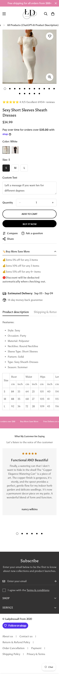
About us (7, 636)
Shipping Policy (11, 654)
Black (15, 150)
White (6, 150)
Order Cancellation (13, 648)
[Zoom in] (49, 77)
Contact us (26, 636)
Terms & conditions (38, 590)
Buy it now (30, 224)
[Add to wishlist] (49, 36)
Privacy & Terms (36, 654)
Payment (36, 648)
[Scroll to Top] (53, 656)
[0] (53, 14)
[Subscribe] (53, 581)
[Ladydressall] (29, 14)
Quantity (7, 202)
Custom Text (9, 177)
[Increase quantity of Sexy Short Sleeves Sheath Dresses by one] (52, 202)
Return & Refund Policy (16, 642)
